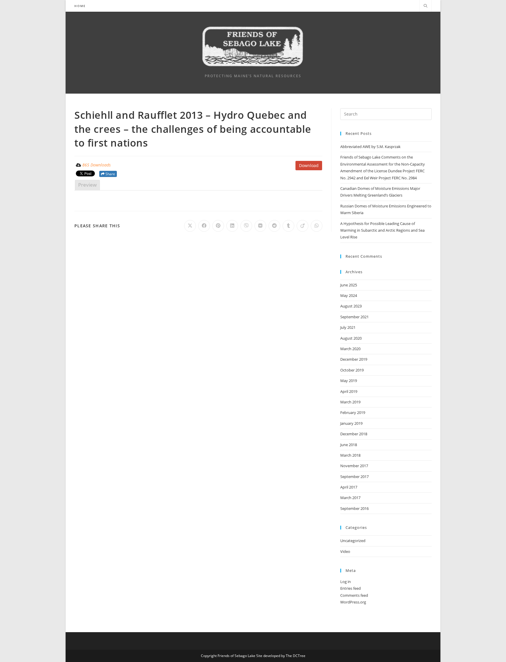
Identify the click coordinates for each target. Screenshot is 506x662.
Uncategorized (352, 540)
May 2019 (348, 380)
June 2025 (348, 285)
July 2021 (347, 327)
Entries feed (350, 588)
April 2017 (348, 487)
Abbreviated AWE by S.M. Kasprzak (370, 146)
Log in (345, 581)
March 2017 (350, 497)
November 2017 (354, 465)
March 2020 (350, 348)
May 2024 (348, 295)
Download (309, 165)
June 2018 (348, 444)
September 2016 (354, 508)
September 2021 (354, 316)
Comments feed (354, 595)
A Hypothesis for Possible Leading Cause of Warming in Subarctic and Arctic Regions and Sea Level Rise (382, 230)
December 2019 (353, 359)
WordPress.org (353, 602)
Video (345, 551)
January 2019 (351, 423)
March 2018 (350, 455)
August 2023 (351, 306)
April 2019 (348, 391)
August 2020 (351, 338)
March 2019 (350, 402)
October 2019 (352, 370)
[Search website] (425, 6)
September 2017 (354, 476)
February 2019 (352, 412)
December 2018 (353, 433)
